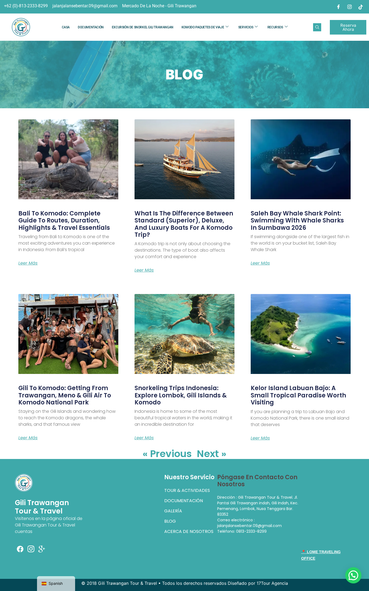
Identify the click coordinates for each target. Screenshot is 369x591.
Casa (66, 27)
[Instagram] (349, 7)
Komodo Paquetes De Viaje (203, 27)
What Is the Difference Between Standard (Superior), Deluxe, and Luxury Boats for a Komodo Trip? (184, 224)
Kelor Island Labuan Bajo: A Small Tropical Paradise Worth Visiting (298, 395)
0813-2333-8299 (251, 531)
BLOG (170, 521)
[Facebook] (338, 7)
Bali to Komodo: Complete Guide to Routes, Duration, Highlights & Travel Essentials (64, 220)
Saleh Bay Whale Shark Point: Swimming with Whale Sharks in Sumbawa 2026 (297, 220)
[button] (317, 27)
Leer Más (28, 263)
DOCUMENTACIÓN (91, 27)
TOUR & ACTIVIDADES (187, 490)
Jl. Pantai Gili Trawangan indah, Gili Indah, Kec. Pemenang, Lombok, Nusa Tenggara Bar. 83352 (257, 506)
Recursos (275, 27)
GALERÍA (173, 511)
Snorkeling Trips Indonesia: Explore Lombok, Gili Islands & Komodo (181, 395)
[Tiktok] (361, 7)
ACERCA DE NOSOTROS (188, 531)
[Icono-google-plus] (41, 548)
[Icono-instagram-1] (31, 548)
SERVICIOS (245, 27)
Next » (211, 454)
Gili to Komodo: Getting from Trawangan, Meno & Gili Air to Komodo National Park (64, 395)
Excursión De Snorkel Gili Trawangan (142, 27)
